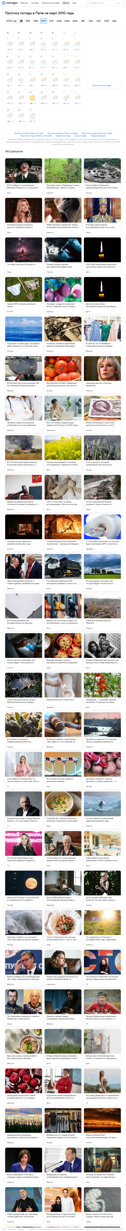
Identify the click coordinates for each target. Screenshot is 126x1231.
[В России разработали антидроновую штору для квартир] (23, 612)
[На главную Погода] (11, 3)
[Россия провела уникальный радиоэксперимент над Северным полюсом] (102, 810)
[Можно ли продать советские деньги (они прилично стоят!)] (102, 414)
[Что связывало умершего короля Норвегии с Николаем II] (23, 1007)
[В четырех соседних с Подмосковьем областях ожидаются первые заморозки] (23, 730)
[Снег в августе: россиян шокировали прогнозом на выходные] (102, 453)
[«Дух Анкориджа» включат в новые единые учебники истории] (23, 572)
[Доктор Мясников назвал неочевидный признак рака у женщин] (63, 889)
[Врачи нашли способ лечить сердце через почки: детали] (102, 1205)
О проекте (32, 1229)
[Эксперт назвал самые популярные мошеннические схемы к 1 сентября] (63, 1007)
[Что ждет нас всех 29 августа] (23, 256)
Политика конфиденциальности (49, 1229)
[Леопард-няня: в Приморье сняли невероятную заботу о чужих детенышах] (63, 176)
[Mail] (3, 3)
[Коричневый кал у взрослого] (63, 691)
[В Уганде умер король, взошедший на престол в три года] (102, 216)
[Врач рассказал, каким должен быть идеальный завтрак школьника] (23, 1047)
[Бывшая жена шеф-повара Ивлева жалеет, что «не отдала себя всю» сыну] (23, 810)
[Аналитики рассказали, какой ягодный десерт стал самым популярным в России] (23, 1087)
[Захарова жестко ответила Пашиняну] (102, 374)
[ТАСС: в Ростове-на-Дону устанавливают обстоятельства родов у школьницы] (63, 493)
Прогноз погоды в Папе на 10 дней (35, 136)
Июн (67, 21)
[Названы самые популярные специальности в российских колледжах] (23, 414)
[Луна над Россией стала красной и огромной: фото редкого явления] (23, 889)
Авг (83, 21)
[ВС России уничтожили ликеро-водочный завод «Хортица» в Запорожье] (23, 453)
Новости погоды (63, 136)
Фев (36, 21)
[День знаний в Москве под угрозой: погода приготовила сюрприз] (102, 889)
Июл (75, 21)
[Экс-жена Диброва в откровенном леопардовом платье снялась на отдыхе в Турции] (102, 1087)
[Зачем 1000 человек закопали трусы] (23, 295)
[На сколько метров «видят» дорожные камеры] (63, 770)
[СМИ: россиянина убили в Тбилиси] (102, 612)
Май (59, 21)
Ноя (106, 21)
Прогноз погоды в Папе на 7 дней (97, 133)
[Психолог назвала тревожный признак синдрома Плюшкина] (63, 335)
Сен (91, 21)
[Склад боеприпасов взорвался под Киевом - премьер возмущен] (63, 533)
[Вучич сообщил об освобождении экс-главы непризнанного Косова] (23, 968)
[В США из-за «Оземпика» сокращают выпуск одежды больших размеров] (102, 335)
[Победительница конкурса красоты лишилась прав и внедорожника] (23, 216)
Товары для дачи (98, 136)
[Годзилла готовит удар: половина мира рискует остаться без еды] (23, 335)
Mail (3, 1229)
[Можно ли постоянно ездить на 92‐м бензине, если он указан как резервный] (63, 612)
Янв (28, 21)
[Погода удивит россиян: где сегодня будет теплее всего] (102, 572)
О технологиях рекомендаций (73, 1229)
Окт (98, 21)
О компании (12, 1229)
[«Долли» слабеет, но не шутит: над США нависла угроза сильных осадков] (23, 928)
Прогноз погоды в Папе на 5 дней (62, 133)
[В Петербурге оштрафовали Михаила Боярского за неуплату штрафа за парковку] (23, 176)
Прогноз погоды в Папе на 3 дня (28, 133)
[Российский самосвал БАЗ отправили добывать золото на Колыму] (63, 572)
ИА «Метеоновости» (116, 1229)
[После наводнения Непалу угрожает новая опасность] (102, 493)
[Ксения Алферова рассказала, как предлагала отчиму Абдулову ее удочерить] (102, 651)
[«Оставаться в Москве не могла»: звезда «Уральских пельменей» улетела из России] (102, 968)
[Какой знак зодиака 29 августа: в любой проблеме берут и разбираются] (63, 968)
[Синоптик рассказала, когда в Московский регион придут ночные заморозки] (23, 691)
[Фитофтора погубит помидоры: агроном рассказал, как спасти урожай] (63, 374)
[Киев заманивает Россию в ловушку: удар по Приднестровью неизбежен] (23, 1166)
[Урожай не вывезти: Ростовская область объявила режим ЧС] (102, 730)
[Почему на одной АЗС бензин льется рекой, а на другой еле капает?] (102, 1166)
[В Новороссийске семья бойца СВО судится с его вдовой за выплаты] (63, 730)
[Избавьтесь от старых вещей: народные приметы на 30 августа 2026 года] (63, 1126)
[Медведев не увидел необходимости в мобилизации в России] (63, 1166)
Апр (51, 21)
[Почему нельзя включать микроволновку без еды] (23, 533)
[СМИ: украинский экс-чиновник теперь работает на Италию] (23, 1205)
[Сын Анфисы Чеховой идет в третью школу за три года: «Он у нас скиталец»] (23, 770)
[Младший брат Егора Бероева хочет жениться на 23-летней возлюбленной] (63, 1205)
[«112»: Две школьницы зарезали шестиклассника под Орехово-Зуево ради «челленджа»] (102, 256)
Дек (114, 21)
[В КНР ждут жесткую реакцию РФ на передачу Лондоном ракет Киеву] (23, 374)
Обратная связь (91, 1229)
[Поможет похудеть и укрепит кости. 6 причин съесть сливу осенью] (63, 295)
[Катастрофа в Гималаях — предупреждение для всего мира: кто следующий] (102, 176)
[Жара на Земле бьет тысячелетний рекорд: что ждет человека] (102, 1126)
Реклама (21, 1229)
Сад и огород (81, 136)
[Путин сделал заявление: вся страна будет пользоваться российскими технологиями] (23, 651)
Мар (43, 21)
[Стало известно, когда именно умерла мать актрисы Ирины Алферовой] (63, 849)
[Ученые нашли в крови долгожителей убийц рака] (63, 256)
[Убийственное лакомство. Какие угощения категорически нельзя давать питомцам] (63, 216)
